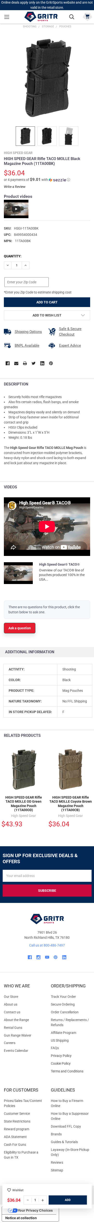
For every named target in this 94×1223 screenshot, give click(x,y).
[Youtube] (47, 957)
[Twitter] (33, 363)
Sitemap (57, 1170)
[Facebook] (7, 363)
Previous (79, 736)
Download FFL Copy (66, 1126)
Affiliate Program (63, 1033)
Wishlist (17, 1190)
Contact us (12, 1012)
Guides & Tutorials (64, 1142)
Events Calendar (16, 1051)
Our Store (11, 997)
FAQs (55, 1048)
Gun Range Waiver (17, 1035)
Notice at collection (21, 1218)
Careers (9, 1043)
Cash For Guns (15, 1144)
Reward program (16, 1129)
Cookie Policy (70, 1063)
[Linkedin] (42, 363)
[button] (37, 179)
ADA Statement (15, 1137)
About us (10, 1004)
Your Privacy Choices (35, 1210)
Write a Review (15, 187)
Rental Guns (13, 1028)
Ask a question (19, 628)
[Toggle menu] (6, 16)
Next (89, 736)
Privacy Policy (70, 1055)
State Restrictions (17, 1121)
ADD (68, 1200)
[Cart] (87, 16)
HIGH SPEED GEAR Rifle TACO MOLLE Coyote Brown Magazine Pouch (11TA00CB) (70, 803)
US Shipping (60, 1040)
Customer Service (17, 1113)
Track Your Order (63, 997)
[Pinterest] (51, 363)
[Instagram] (38, 957)
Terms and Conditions (70, 1071)
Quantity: (12, 256)
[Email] (16, 363)
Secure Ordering (63, 1004)
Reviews (57, 1162)
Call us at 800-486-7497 (47, 945)
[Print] (25, 363)
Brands (56, 1134)
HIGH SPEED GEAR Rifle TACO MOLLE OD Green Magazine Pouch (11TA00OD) (23, 803)
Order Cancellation (65, 1012)
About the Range (16, 1020)
